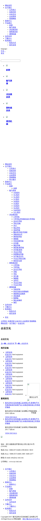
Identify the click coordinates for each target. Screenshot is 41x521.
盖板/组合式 (17, 234)
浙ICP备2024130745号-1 (31, 519)
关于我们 (8, 7)
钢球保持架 (17, 236)
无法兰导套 (17, 252)
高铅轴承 (16, 296)
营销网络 (12, 18)
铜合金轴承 (17, 300)
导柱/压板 (17, 223)
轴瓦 (15, 302)
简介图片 (12, 179)
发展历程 (12, 12)
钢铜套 (16, 239)
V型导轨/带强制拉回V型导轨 (24, 219)
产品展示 (8, 23)
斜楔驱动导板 (18, 254)
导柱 (15, 274)
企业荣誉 (12, 16)
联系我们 (8, 40)
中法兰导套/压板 (19, 258)
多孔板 (16, 276)
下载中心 (8, 38)
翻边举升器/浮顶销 (20, 232)
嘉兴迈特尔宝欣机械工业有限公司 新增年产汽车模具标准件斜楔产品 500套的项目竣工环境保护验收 (22, 421)
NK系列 (16, 208)
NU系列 (16, 195)
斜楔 (11, 25)
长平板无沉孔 (18, 256)
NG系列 (16, 197)
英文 (2, 53)
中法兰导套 (17, 285)
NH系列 (16, 206)
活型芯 (16, 280)
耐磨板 (16, 298)
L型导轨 (16, 217)
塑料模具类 (13, 32)
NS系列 (16, 204)
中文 (3, 51)
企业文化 (12, 14)
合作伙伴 (8, 36)
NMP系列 (16, 210)
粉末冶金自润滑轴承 (21, 291)
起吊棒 (16, 243)
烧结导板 (16, 245)
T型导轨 (16, 267)
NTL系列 (16, 212)
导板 (15, 272)
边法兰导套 (17, 221)
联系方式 (12, 43)
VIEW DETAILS (11, 417)
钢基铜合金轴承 (19, 294)
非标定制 (16, 289)
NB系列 (16, 201)
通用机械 (12, 34)
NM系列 (16, 193)
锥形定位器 (17, 261)
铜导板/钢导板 (18, 247)
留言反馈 (12, 45)
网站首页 (8, 5)
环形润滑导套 (18, 241)
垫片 (15, 225)
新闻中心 (8, 21)
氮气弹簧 (12, 27)
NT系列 (16, 199)
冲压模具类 (13, 29)
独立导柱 (16, 228)
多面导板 (16, 230)
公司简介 (12, 10)
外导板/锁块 (17, 250)
